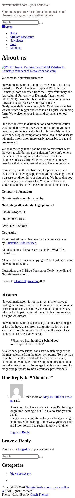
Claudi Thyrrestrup (26, 281)
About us (15, 47)
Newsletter (16, 40)
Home (13, 33)
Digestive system (20, 473)
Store (13, 44)
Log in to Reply (20, 432)
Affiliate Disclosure (22, 37)
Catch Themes (39, 494)
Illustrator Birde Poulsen (21, 243)
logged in (24, 449)
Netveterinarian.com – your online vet (25, 5)
